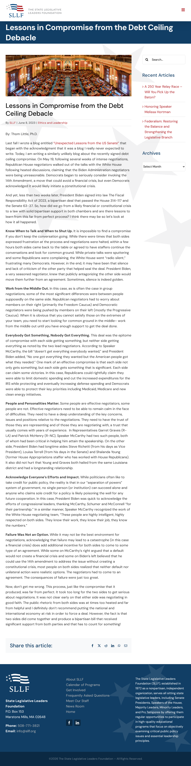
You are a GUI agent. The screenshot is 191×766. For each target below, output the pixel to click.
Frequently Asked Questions (87, 695)
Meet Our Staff (77, 701)
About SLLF (75, 679)
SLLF (13, 123)
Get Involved (75, 690)
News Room (75, 706)
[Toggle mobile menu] (183, 10)
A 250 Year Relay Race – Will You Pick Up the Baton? (163, 92)
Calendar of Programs (83, 685)
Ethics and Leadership (52, 123)
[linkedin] (77, 723)
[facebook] (69, 723)
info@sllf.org (26, 731)
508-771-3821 (29, 725)
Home (70, 711)
